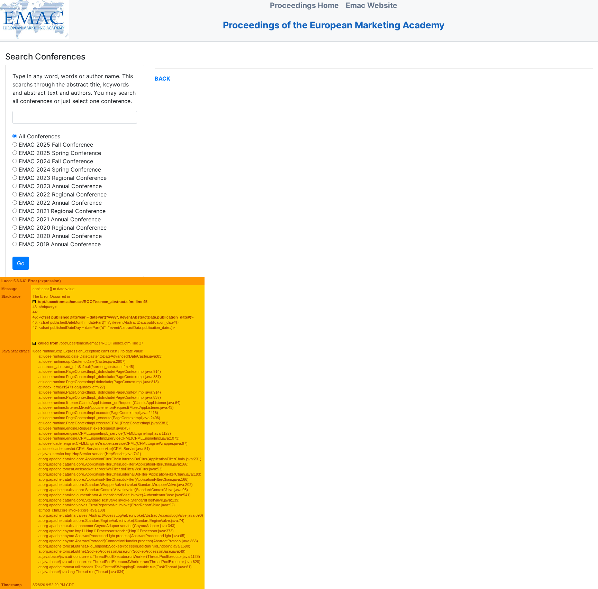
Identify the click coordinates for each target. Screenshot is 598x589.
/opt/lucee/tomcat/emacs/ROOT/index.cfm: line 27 (90, 343)
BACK (162, 78)
